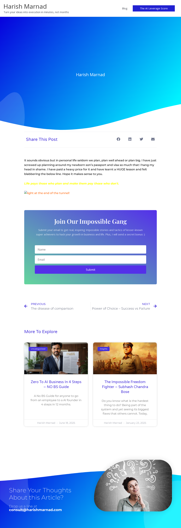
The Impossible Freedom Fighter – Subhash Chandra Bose (125, 387)
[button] (154, 8)
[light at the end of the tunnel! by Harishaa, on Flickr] (46, 193)
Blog (124, 8)
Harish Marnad (25, 6)
